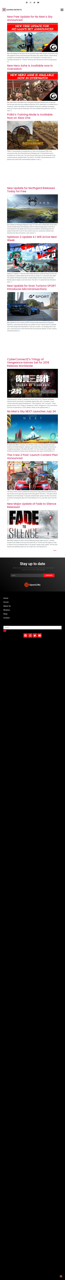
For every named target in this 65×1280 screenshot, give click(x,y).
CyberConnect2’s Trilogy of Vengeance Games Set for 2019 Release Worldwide (28, 362)
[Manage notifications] (61, 1276)
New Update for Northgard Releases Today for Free (31, 189)
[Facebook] (26, 2)
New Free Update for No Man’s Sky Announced (30, 18)
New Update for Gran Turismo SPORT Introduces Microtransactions (31, 287)
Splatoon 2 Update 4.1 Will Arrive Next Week (32, 238)
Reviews (6, 610)
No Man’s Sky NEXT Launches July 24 (31, 411)
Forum (6, 602)
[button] (32, 579)
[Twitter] (34, 2)
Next (55, 550)
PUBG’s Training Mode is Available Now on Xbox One (30, 116)
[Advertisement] (32, 174)
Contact (6, 618)
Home (5, 598)
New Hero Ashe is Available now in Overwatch (30, 67)
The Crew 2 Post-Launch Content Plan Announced (32, 456)
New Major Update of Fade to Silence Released (31, 505)
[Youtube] (38, 2)
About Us (7, 606)
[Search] (4, 631)
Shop (5, 614)
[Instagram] (30, 2)
